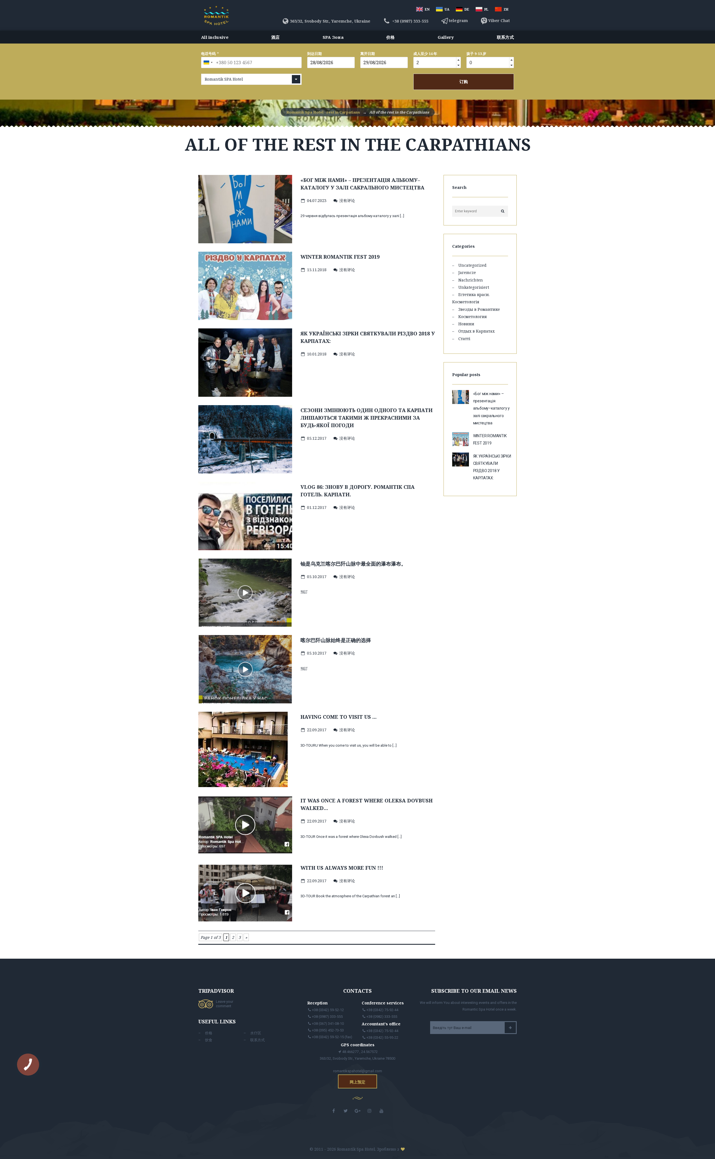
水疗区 (255, 1033)
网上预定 (357, 1082)
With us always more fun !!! (342, 867)
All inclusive (214, 37)
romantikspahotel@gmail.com (357, 1071)
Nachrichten (470, 280)
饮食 (208, 1040)
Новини (466, 323)
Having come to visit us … (338, 716)
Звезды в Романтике (479, 309)
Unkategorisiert (473, 287)
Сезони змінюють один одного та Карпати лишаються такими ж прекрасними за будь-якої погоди (367, 418)
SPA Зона (333, 37)
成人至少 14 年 (425, 53)
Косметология (472, 316)
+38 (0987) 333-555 (409, 21)
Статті (464, 338)
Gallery (446, 37)
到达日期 (314, 53)
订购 (463, 81)
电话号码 (208, 53)
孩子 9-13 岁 (476, 53)
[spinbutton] (434, 62)
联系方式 (505, 37)
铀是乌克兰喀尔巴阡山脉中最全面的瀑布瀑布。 (353, 563)
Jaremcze (467, 272)
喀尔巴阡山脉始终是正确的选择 (336, 640)
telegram (458, 20)
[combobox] (207, 62)
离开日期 (367, 53)
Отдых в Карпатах (476, 331)
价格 (390, 37)
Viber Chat (499, 20)
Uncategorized (472, 265)
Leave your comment (224, 1003)
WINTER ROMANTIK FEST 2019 (340, 256)
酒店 (275, 37)
